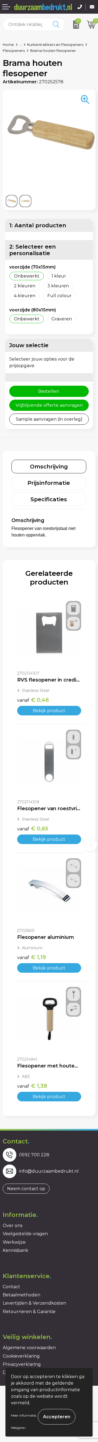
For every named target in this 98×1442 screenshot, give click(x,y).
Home (8, 44)
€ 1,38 (32, 1086)
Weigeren (18, 1428)
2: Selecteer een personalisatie (32, 249)
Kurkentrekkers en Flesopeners (55, 44)
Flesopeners (14, 50)
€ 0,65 (32, 828)
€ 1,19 (31, 957)
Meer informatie (23, 1415)
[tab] (48, 466)
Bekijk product (49, 710)
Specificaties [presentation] (48, 499)
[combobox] (25, 24)
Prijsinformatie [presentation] (48, 483)
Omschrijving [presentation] (49, 466)
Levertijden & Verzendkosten (34, 1303)
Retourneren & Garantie (29, 1311)
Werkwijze (14, 1242)
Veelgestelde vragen (25, 1233)
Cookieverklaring (21, 1356)
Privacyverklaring (22, 1364)
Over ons (12, 1225)
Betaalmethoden (21, 1294)
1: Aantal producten (37, 225)
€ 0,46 (33, 700)
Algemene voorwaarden (29, 1347)
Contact (11, 1286)
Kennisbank (15, 1250)
